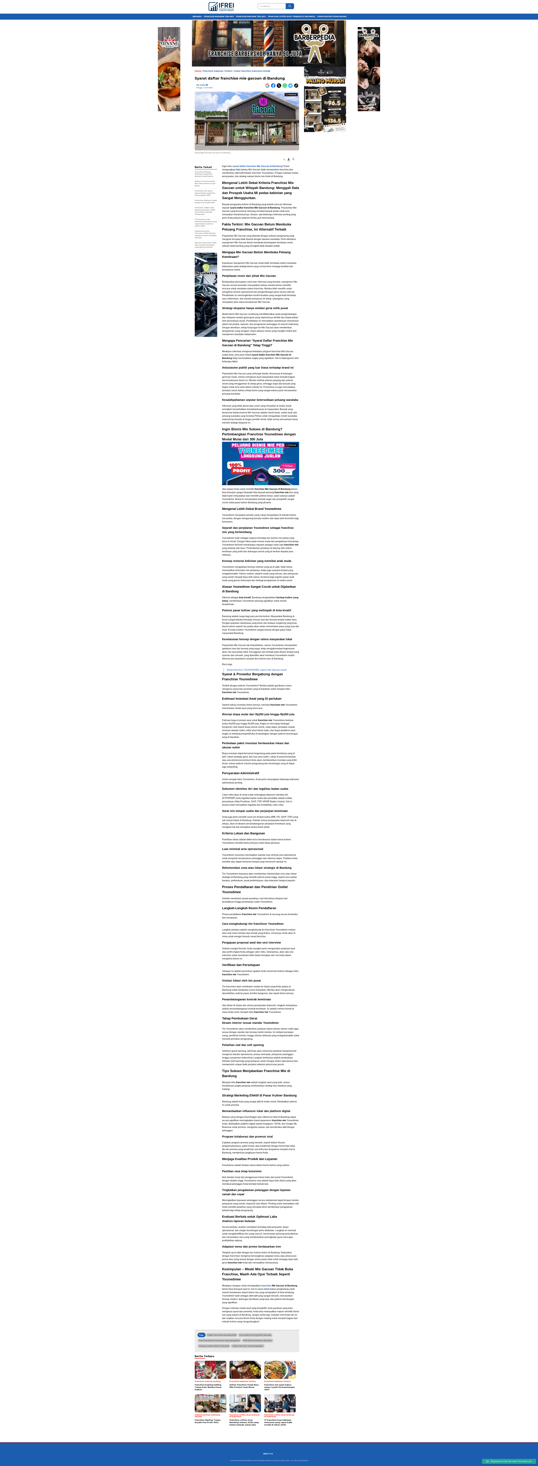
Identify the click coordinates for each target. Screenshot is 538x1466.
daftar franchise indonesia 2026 (221, 1335)
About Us (268, 1454)
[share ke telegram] (291, 87)
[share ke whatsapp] (285, 87)
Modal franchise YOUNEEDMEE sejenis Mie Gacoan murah (257, 670)
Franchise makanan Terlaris (219, 16)
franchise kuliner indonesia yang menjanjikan (219, 1340)
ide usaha (201, 85)
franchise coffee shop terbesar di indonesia (291, 16)
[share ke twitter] (279, 87)
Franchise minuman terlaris (251, 16)
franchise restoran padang (332, 16)
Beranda (197, 16)
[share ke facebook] (274, 87)
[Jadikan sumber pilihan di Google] (268, 87)
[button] (284, 159)
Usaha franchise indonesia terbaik (252, 71)
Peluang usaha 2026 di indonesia (214, 1346)
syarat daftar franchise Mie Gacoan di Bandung (257, 166)
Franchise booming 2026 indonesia (255, 1335)
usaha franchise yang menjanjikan (247, 1346)
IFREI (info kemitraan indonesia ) (257, 1340)
